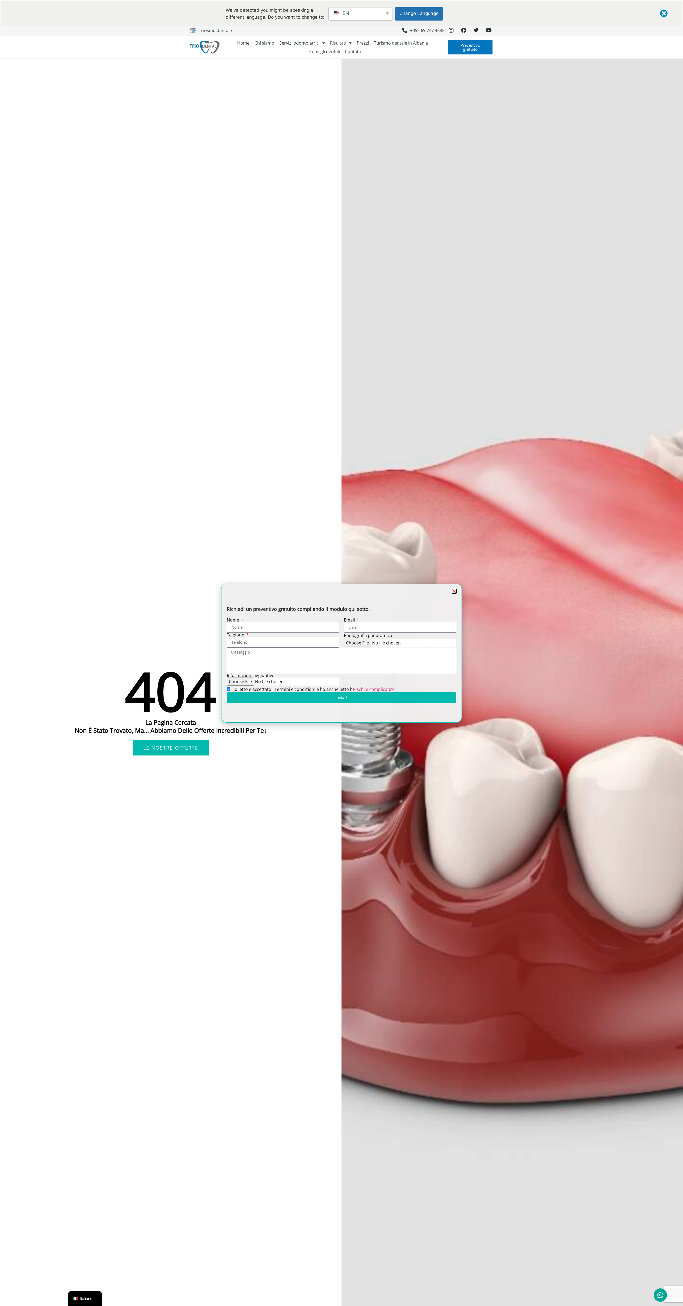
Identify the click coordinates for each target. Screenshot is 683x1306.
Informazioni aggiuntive (250, 675)
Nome (233, 620)
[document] (341, 653)
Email (350, 620)
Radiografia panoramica (368, 635)
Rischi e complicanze (374, 689)
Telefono (236, 635)
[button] (454, 591)
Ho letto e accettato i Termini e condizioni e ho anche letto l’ (313, 689)
